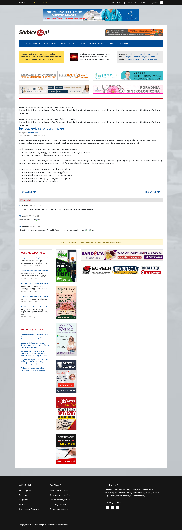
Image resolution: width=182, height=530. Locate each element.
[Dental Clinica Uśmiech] (66, 376)
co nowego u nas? (40, 2)
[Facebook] (107, 507)
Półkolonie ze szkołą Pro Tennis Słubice (145, 54)
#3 (20, 226)
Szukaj (142, 2)
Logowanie (117, 2)
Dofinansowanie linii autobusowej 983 (141, 59)
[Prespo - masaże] (128, 75)
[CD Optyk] (66, 413)
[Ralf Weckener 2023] (66, 448)
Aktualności (33, 132)
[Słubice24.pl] (34, 32)
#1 (20, 205)
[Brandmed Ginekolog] (128, 89)
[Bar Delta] (122, 254)
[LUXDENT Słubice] (66, 339)
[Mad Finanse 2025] (54, 75)
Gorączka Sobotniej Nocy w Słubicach (140, 57)
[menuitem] (31, 43)
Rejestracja (131, 2)
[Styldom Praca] (66, 265)
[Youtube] (117, 507)
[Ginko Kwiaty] (66, 302)
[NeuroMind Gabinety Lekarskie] (54, 89)
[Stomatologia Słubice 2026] (134, 32)
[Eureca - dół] (122, 270)
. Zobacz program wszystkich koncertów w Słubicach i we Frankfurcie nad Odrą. (95, 56)
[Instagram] (112, 507)
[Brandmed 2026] (91, 15)
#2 (20, 216)
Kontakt (23, 2)
